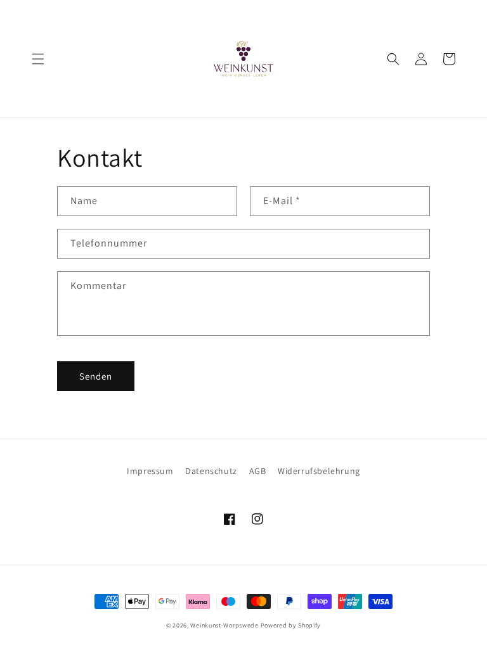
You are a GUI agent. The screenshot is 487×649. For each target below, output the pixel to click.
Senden (95, 376)
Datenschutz (211, 471)
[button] (38, 59)
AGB (257, 471)
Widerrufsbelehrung (319, 471)
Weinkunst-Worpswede (224, 625)
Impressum (150, 471)
